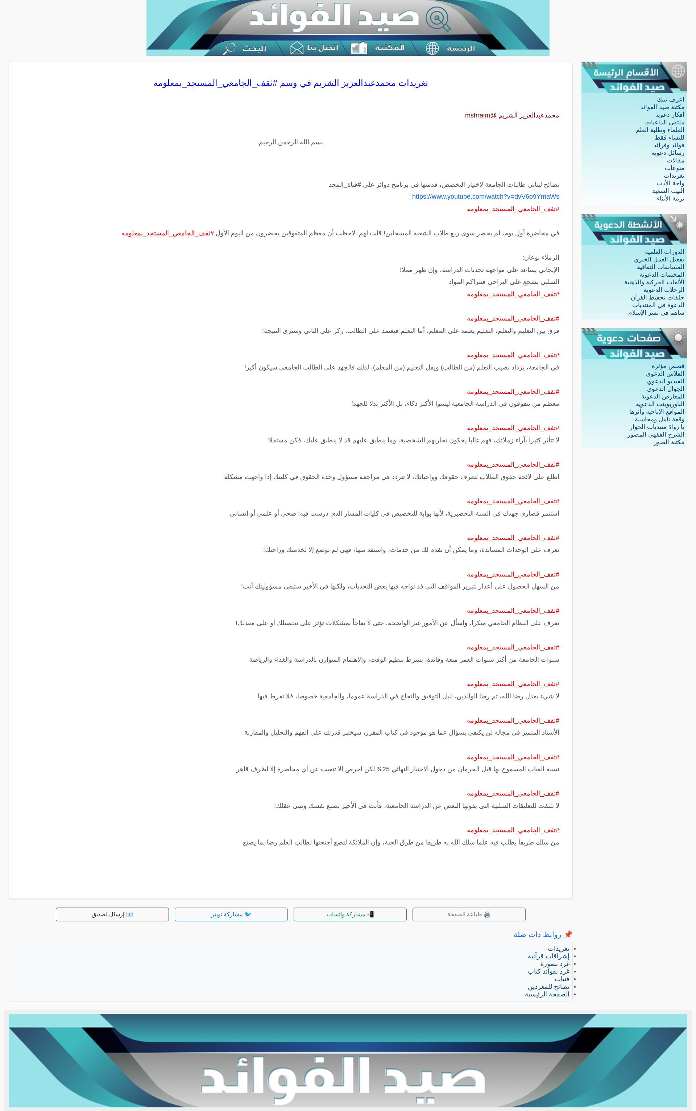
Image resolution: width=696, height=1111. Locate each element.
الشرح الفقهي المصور (655, 434)
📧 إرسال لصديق (112, 914)
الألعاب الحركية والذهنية (654, 282)
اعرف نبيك (670, 99)
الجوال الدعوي (665, 388)
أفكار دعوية (669, 114)
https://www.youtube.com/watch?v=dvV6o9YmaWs (485, 196)
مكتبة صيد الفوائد (662, 107)
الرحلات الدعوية (663, 289)
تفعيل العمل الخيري (659, 259)
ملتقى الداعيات (664, 122)
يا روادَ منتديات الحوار (657, 427)
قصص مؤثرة (668, 366)
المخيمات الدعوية (661, 274)
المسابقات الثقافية (660, 267)
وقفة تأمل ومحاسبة (659, 419)
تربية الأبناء (670, 198)
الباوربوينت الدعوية (660, 404)
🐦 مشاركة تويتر (231, 914)
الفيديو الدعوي (665, 381)
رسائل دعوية (667, 152)
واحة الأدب (670, 183)
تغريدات (674, 175)
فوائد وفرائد (669, 145)
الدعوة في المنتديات (658, 305)
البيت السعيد (668, 190)
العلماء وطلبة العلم (660, 130)
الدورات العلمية (664, 251)
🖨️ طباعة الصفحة (469, 914)
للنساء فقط (669, 137)
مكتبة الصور (669, 442)
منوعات (674, 168)
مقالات (675, 160)
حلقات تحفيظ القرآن (657, 297)
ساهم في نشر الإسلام (656, 312)
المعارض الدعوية (662, 396)
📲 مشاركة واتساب (350, 914)
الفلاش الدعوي (665, 373)
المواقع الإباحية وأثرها (656, 411)
